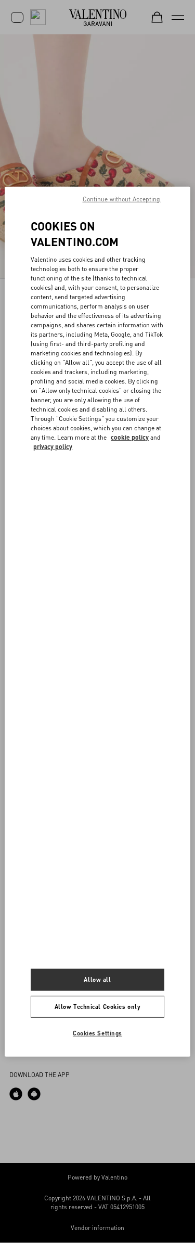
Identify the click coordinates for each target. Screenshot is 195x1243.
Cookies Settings (97, 1033)
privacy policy (52, 447)
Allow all (97, 979)
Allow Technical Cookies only (98, 1006)
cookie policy (130, 437)
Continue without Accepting (122, 198)
